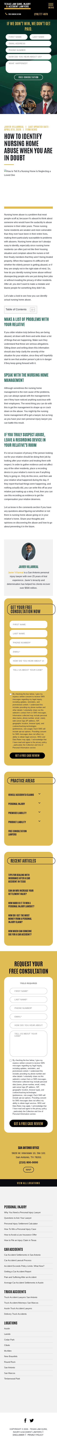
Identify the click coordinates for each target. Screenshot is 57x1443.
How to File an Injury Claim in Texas (20, 1240)
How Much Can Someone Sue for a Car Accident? (20, 932)
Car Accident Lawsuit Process (17, 1260)
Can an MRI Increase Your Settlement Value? (20, 892)
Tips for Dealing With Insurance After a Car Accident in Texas (19, 878)
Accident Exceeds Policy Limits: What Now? (24, 1266)
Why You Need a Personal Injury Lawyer (22, 1212)
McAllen (7, 1351)
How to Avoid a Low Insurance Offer (20, 1235)
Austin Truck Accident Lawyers (18, 1308)
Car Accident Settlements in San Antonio (22, 1255)
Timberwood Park (12, 1378)
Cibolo (7, 1345)
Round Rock (9, 1362)
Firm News (31, 129)
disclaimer (18, 1435)
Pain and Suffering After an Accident (20, 1277)
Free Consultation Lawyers (17, 832)
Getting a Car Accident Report (17, 1271)
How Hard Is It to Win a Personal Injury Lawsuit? (21, 904)
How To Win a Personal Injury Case (20, 1229)
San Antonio (9, 1367)
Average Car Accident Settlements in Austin (23, 1282)
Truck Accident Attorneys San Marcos (21, 1303)
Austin (7, 1328)
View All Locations (28, 1183)
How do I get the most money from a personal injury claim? (20, 918)
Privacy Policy (35, 1435)
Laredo (7, 1334)
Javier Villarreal (15, 572)
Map (28, 1169)
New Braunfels (10, 1356)
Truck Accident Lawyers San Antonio (20, 1297)
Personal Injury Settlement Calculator (21, 1223)
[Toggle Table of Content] (31, 309)
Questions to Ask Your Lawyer (18, 1218)
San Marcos (9, 1373)
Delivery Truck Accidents (15, 1314)
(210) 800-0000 (28, 1162)
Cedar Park (9, 1339)
